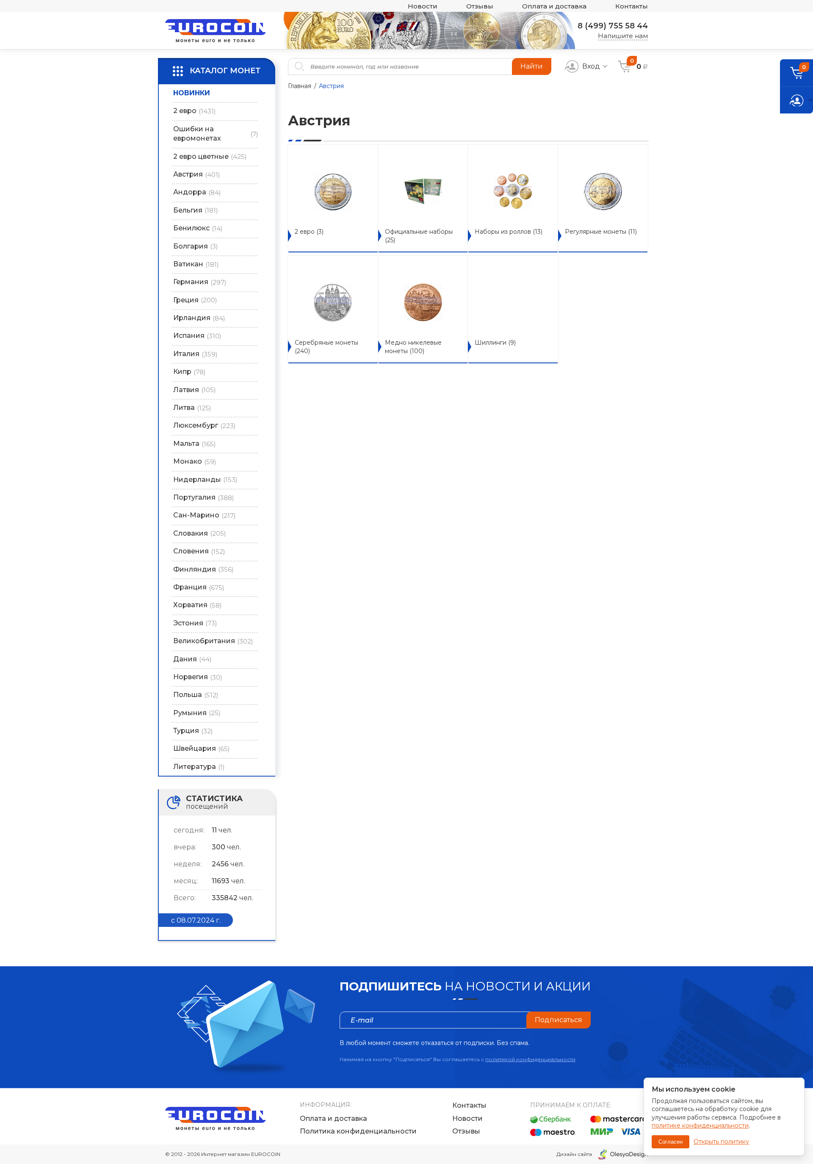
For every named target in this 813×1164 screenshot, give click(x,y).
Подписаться (558, 1020)
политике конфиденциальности (700, 1125)
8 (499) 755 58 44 (613, 25)
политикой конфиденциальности (530, 1059)
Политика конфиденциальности (358, 1131)
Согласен (670, 1142)
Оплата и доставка (554, 6)
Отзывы (479, 6)
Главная (299, 86)
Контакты (631, 6)
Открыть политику (721, 1141)
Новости (422, 6)
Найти (531, 66)
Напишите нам (623, 36)
